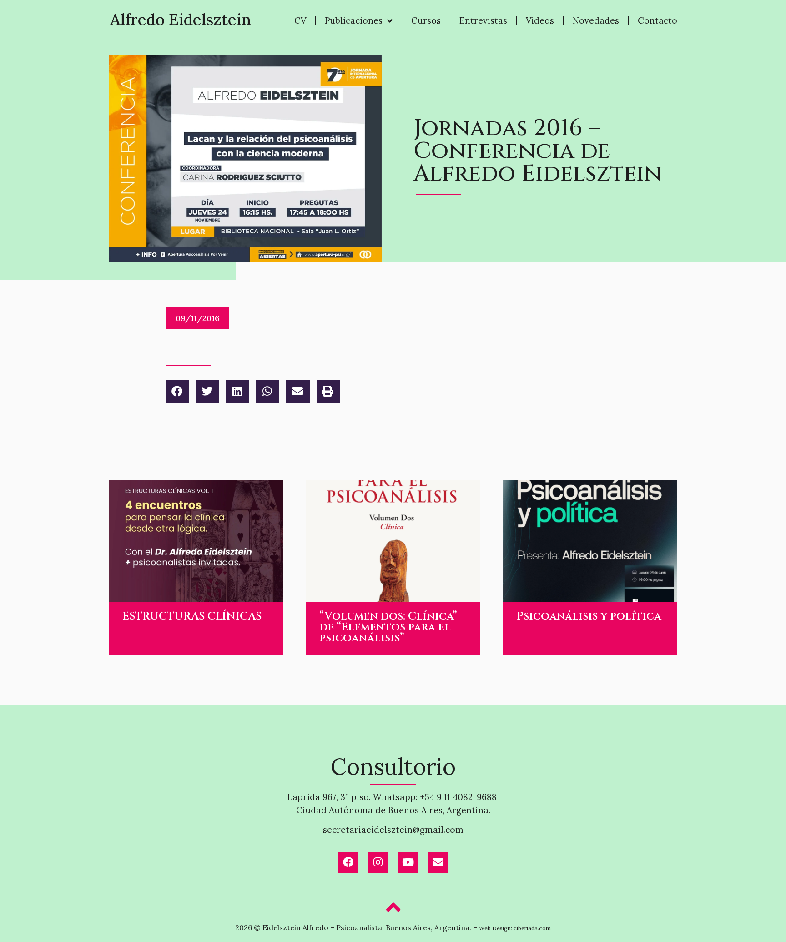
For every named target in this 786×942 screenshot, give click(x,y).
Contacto (657, 20)
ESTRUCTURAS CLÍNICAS (192, 616)
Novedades (596, 20)
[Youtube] (408, 862)
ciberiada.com (532, 928)
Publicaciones (354, 20)
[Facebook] (348, 862)
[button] (177, 391)
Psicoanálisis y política (589, 616)
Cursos (426, 20)
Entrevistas (483, 20)
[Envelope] (438, 862)
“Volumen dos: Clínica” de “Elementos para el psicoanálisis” (388, 627)
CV (300, 20)
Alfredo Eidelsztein (180, 19)
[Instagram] (378, 862)
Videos (540, 20)
